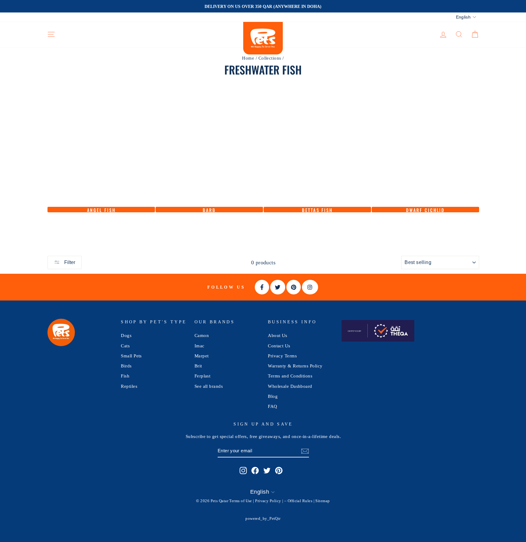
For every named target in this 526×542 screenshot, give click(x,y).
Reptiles (129, 386)
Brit (198, 365)
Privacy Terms (282, 355)
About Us (277, 335)
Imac (200, 345)
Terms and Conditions (290, 375)
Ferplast (203, 375)
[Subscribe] (305, 451)
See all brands (209, 386)
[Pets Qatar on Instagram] (243, 470)
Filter (69, 262)
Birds (126, 365)
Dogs (126, 335)
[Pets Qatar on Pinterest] (278, 470)
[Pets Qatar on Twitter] (267, 470)
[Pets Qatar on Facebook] (255, 470)
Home (248, 58)
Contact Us (279, 345)
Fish (125, 375)
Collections (269, 58)
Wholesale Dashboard (290, 386)
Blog (273, 396)
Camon (202, 335)
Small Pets (131, 355)
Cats (125, 345)
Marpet (202, 355)
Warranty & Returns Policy (295, 365)
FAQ (272, 406)
